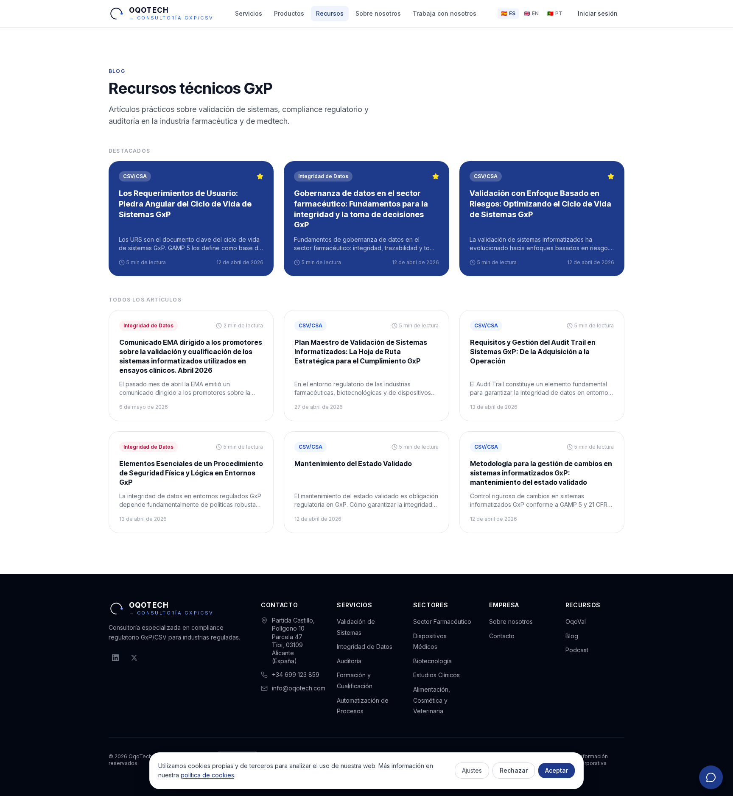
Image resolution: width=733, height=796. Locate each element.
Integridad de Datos (364, 646)
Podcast (576, 650)
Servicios (248, 13)
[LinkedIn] (115, 658)
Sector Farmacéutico (442, 621)
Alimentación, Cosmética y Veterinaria (431, 700)
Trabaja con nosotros (444, 13)
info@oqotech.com (298, 688)
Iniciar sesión (598, 13)
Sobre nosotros (378, 13)
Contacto (502, 636)
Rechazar (514, 770)
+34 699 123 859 (295, 674)
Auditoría (349, 661)
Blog (571, 636)
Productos (289, 13)
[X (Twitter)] (134, 658)
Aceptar (556, 770)
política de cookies (207, 775)
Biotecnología (432, 661)
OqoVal (575, 621)
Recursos (330, 13)
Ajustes (472, 770)
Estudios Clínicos (436, 675)
